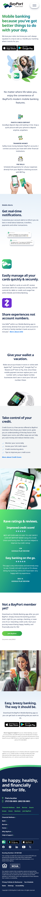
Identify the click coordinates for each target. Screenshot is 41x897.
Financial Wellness (8, 807)
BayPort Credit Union (13, 5)
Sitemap (11, 886)
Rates (4, 886)
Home (10, 811)
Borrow (24, 807)
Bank (18, 807)
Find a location (11, 798)
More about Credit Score (11, 457)
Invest (4, 811)
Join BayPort (12, 633)
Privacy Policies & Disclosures (12, 882)
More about (16, 332)
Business (17, 811)
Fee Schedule (28, 882)
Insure (31, 807)
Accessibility (20, 886)
